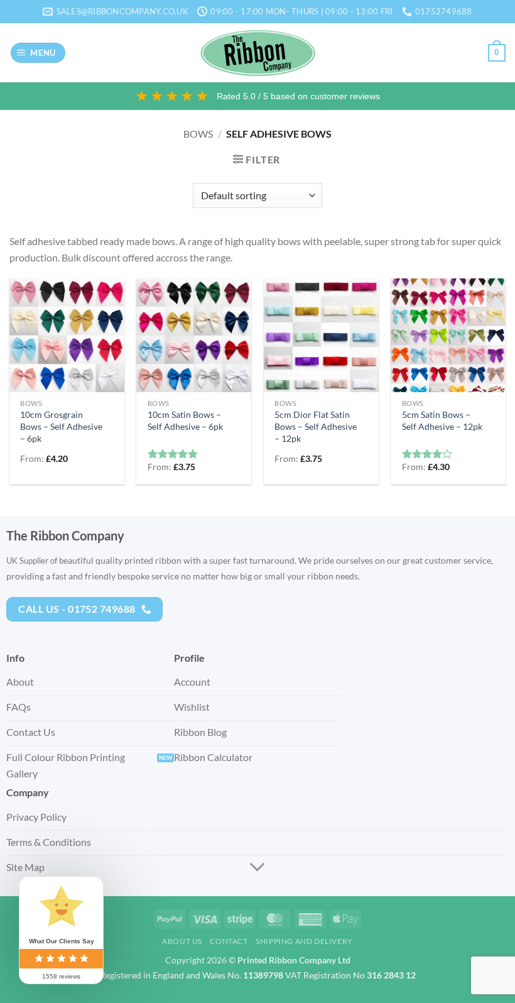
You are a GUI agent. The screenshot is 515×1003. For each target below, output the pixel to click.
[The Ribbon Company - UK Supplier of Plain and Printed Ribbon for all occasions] (258, 52)
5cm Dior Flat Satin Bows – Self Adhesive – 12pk (315, 426)
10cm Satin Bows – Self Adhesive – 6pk (185, 420)
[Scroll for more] (257, 868)
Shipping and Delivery (304, 941)
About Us (182, 941)
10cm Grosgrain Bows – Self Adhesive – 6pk (61, 426)
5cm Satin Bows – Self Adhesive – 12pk (442, 420)
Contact (228, 941)
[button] (38, 53)
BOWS (198, 134)
